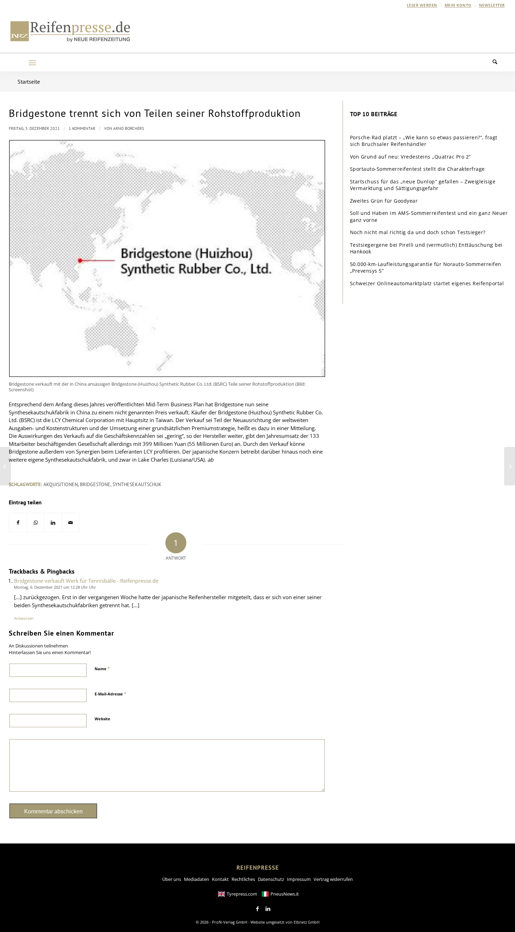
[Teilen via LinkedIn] (53, 522)
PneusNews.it (284, 894)
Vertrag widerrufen (333, 879)
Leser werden (422, 5)
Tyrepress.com (242, 894)
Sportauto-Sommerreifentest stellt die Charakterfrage (417, 169)
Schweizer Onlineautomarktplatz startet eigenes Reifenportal (427, 283)
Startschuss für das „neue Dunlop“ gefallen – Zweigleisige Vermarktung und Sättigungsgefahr (423, 185)
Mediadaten (196, 879)
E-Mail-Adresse (110, 694)
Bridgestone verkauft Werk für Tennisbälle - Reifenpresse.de (86, 580)
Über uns (171, 879)
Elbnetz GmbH (307, 922)
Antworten (24, 618)
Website (102, 718)
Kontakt (220, 879)
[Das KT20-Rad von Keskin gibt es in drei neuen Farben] (5, 466)
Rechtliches (243, 879)
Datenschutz (271, 879)
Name (102, 668)
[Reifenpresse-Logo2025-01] (70, 31)
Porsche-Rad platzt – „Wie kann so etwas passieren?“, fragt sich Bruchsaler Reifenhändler (423, 141)
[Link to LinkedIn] (268, 909)
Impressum (299, 879)
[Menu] (32, 62)
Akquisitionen (60, 484)
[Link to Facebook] (257, 909)
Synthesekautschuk (137, 484)
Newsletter (492, 5)
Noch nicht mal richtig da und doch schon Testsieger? (418, 232)
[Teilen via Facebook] (18, 522)
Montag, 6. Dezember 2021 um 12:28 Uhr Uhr (55, 587)
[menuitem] (422, 5)
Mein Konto (458, 5)
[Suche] (499, 62)
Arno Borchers (128, 128)
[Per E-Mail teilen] (70, 522)
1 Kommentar (82, 128)
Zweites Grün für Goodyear (384, 200)
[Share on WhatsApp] (35, 522)
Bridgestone (95, 484)
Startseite (29, 81)
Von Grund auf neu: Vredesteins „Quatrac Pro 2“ (410, 156)
